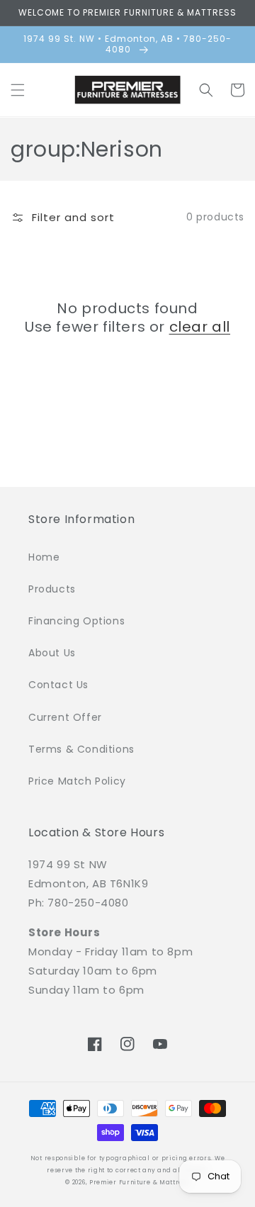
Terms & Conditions (81, 749)
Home (44, 557)
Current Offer (65, 717)
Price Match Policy (77, 781)
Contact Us (58, 685)
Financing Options (76, 621)
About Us (52, 653)
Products (52, 589)
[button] (17, 90)
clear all (199, 327)
